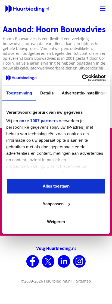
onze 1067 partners (38, 120)
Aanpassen (53, 203)
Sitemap (83, 281)
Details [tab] (47, 92)
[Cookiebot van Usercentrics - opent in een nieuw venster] (82, 77)
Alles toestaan (56, 185)
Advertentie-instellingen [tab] (85, 92)
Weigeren (56, 221)
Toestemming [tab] (19, 92)
